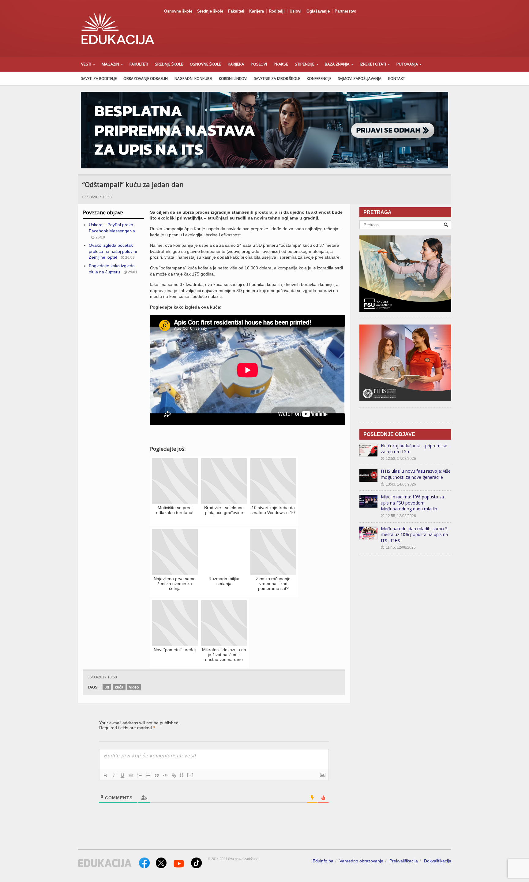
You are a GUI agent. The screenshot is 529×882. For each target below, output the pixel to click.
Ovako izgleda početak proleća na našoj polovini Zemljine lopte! (113, 251)
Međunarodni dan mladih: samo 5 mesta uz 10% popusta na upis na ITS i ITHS (414, 534)
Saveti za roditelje (99, 78)
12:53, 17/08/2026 (398, 458)
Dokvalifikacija (437, 860)
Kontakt (396, 78)
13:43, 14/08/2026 (398, 484)
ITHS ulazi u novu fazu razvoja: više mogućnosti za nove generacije (416, 474)
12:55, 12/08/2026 (398, 516)
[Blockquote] (156, 775)
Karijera (256, 11)
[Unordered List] (148, 775)
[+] (190, 775)
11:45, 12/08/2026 (398, 547)
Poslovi (259, 64)
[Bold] (105, 775)
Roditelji (277, 11)
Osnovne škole (178, 11)
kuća (119, 687)
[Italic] (114, 775)
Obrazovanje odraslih (145, 78)
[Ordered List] (139, 775)
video (134, 687)
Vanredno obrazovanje (361, 860)
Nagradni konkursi (193, 78)
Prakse (281, 64)
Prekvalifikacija (403, 860)
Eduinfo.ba (323, 860)
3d (107, 687)
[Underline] (122, 775)
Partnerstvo (345, 11)
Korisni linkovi (233, 78)
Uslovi (296, 11)
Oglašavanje (318, 11)
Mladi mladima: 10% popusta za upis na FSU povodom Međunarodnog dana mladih (412, 503)
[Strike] (131, 775)
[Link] (174, 775)
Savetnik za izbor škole (277, 78)
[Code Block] (165, 775)
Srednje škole (210, 11)
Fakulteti (236, 11)
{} (182, 775)
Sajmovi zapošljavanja (359, 78)
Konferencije (319, 78)
